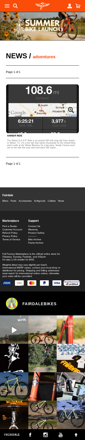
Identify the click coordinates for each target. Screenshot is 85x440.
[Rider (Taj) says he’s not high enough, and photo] (42, 358)
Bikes (5, 201)
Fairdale (7, 195)
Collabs (52, 201)
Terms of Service (11, 239)
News (16, 56)
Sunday (17, 256)
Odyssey (7, 256)
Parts (13, 201)
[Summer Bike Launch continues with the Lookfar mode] (42, 386)
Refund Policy (9, 232)
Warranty (33, 229)
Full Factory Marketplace (15, 254)
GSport (42, 256)
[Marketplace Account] (69, 6)
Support (33, 220)
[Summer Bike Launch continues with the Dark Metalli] (14, 415)
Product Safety (36, 232)
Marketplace (10, 220)
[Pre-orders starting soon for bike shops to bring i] (14, 358)
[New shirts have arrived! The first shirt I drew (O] (71, 358)
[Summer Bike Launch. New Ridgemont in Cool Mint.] (71, 415)
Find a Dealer (9, 226)
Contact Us (34, 226)
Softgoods (39, 201)
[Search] (15, 6)
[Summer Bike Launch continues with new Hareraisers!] (42, 415)
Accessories (25, 201)
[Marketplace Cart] (78, 6)
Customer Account (12, 229)
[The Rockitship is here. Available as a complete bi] (42, 329)
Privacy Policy (9, 236)
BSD (31, 259)
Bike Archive (34, 239)
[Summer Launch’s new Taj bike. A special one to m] (71, 386)
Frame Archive (35, 242)
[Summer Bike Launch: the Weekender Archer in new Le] (14, 386)
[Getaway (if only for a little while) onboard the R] (14, 329)
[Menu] (7, 6)
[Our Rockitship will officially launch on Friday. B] (71, 329)
